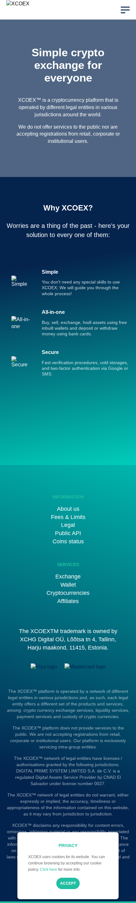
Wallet (68, 585)
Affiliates (68, 601)
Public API (68, 533)
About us (68, 509)
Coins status (68, 541)
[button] (125, 9)
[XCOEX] (21, 9)
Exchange (68, 576)
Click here (48, 869)
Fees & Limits (68, 517)
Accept (68, 883)
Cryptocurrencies (68, 593)
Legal (68, 525)
